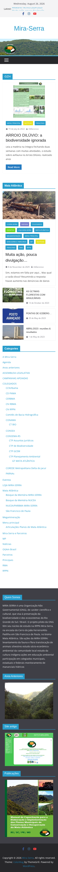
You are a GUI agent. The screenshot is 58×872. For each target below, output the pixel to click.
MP (31, 242)
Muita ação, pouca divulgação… (21, 257)
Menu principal (13, 123)
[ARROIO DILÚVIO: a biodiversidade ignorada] (29, 100)
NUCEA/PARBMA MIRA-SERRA (21, 505)
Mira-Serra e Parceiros (16, 242)
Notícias (28, 123)
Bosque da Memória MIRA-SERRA (24, 494)
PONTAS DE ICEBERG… (39, 313)
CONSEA (10, 430)
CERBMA (10, 398)
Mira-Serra (29, 28)
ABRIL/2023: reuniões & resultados (38, 330)
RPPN (29, 247)
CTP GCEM (14, 451)
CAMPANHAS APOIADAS (15, 378)
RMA (21, 247)
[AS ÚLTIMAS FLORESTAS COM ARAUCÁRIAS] (13, 297)
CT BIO (12, 424)
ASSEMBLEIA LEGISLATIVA (16, 372)
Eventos (10, 230)
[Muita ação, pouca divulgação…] (29, 205)
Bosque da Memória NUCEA (21, 500)
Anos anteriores (11, 367)
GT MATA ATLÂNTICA (23, 460)
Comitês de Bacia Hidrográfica (22, 414)
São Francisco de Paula (18, 510)
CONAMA (11, 420)
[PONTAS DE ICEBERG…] (13, 315)
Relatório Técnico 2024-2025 (27, 8)
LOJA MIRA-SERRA (24, 230)
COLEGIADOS (37, 224)
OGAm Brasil (9, 549)
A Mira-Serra (12, 224)
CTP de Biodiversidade (21, 445)
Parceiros (8, 554)
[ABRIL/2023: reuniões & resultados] (13, 333)
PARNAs (10, 473)
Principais (40, 123)
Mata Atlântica (42, 230)
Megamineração (14, 236)
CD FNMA (11, 393)
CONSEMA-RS (13, 436)
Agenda (24, 224)
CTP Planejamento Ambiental (24, 456)
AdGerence (34, 129)
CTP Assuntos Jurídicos (21, 440)
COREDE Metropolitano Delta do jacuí (26, 468)
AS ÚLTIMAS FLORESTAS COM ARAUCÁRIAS (35, 294)
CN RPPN (10, 409)
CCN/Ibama (12, 387)
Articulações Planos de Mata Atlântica (26, 527)
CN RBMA (11, 404)
